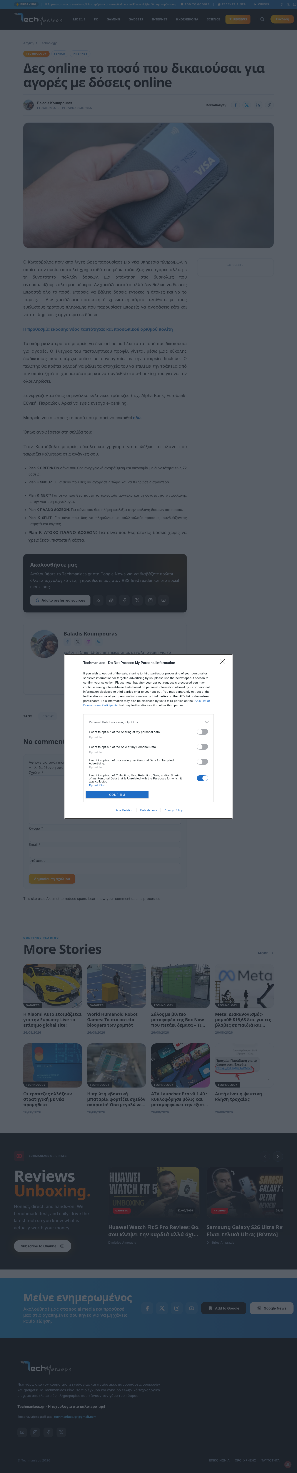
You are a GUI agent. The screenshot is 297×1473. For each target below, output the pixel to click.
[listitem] (148, 722)
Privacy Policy (173, 810)
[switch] (202, 732)
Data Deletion (124, 810)
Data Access (148, 810)
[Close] (224, 663)
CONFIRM (117, 794)
